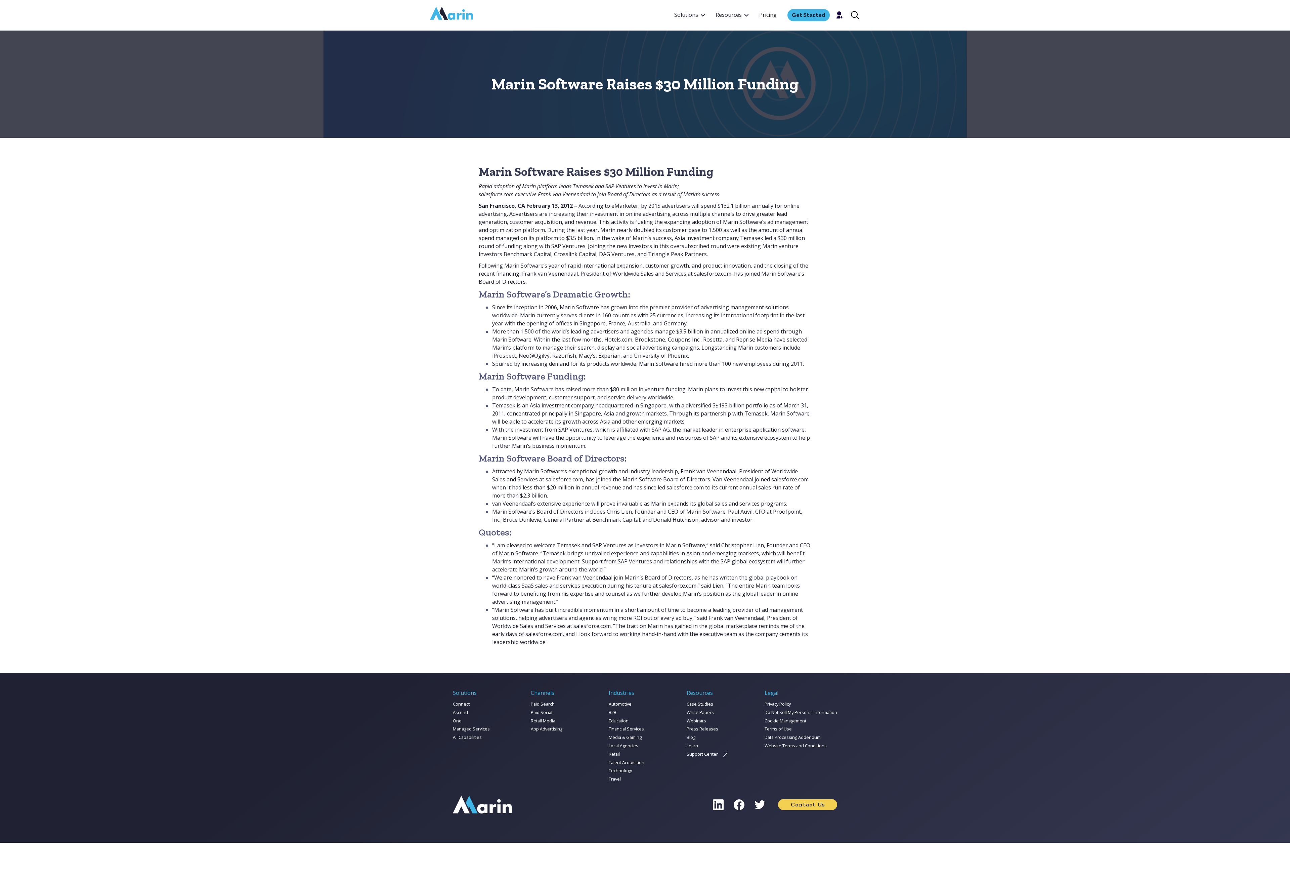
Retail (614, 754)
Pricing (768, 14)
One (457, 721)
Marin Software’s (744, 222)
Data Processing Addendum (793, 737)
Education (619, 721)
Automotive (620, 704)
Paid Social (541, 712)
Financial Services (626, 729)
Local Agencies (623, 746)
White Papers (700, 712)
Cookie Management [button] (785, 721)
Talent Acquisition (626, 762)
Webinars (696, 721)
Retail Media (543, 721)
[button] (689, 15)
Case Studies (700, 704)
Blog (691, 737)
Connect (461, 704)
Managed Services (471, 729)
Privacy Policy (778, 704)
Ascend (460, 712)
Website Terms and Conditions (796, 746)
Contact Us (808, 804)
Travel (615, 779)
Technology (620, 770)
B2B (612, 712)
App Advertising (546, 729)
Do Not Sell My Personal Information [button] (801, 712)
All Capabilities (467, 737)
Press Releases (702, 729)
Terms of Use (778, 729)
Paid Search (543, 704)
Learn (692, 746)
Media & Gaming (625, 737)
